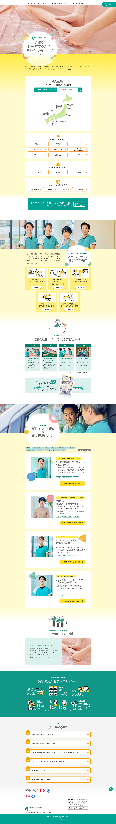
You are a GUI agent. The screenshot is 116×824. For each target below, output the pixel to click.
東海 (60, 120)
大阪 (52, 111)
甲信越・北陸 (59, 105)
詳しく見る (77, 388)
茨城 (83, 801)
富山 (56, 108)
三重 (63, 121)
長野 (58, 107)
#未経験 (28, 447)
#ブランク (54, 447)
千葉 (81, 801)
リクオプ (60, 819)
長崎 (48, 114)
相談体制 (69, 309)
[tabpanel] (58, 29)
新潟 (60, 107)
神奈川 (69, 115)
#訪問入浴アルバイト (37, 447)
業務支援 (47, 309)
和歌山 (54, 114)
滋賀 (80, 805)
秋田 (83, 799)
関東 (67, 114)
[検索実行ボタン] (80, 90)
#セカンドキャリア (62, 447)
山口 (54, 124)
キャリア (80, 287)
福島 (70, 108)
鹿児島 (79, 808)
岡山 (52, 123)
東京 (66, 115)
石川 (58, 108)
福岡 (44, 114)
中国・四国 (54, 121)
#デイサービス (56, 450)
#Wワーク (46, 447)
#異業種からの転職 (30, 450)
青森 (70, 105)
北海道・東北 (70, 104)
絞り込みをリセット (84, 450)
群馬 (86, 801)
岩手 (79, 799)
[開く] (88, 734)
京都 (78, 805)
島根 (52, 124)
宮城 (81, 799)
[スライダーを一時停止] (90, 52)
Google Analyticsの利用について (58, 817)
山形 (68, 108)
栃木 (85, 801)
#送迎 (63, 450)
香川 (56, 124)
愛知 (60, 121)
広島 (54, 123)
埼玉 (71, 115)
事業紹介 (58, 287)
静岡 (65, 121)
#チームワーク (40, 450)
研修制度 (36, 287)
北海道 (68, 105)
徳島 (52, 125)
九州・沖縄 (45, 112)
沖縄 (81, 808)
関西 (52, 110)
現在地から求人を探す (46, 89)
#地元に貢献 (71, 447)
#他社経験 (48, 450)
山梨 (56, 107)
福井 (60, 108)
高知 (56, 125)
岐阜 (62, 121)
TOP (111, 790)
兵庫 (53, 111)
